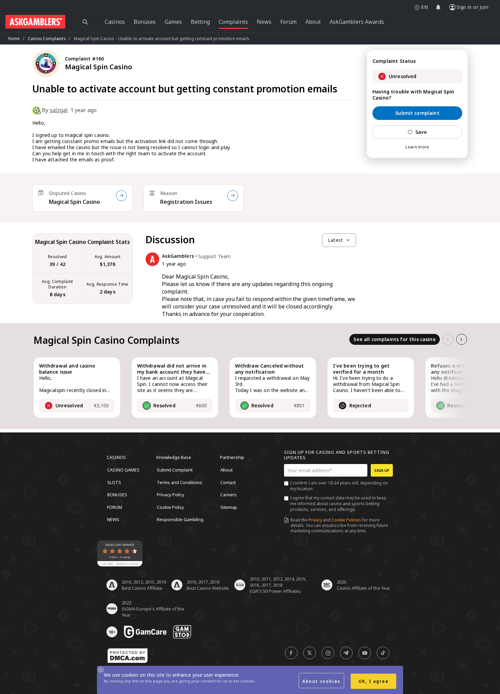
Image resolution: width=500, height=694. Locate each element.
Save (421, 132)
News (113, 519)
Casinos (116, 457)
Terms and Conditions (179, 482)
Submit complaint (417, 113)
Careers (228, 495)
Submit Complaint (175, 470)
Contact (228, 482)
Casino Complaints (47, 38)
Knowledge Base (173, 457)
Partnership (232, 457)
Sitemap (228, 507)
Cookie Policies (346, 520)
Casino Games (123, 470)
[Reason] (232, 195)
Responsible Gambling (180, 519)
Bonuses (117, 495)
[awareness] (145, 632)
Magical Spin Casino (74, 202)
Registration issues (186, 202)
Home (14, 38)
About (226, 470)
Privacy (315, 520)
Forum (114, 507)
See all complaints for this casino (394, 339)
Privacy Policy (170, 495)
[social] (291, 652)
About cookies (321, 681)
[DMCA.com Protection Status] (127, 655)
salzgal (59, 110)
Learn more (417, 147)
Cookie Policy (170, 507)
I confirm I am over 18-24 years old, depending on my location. (339, 486)
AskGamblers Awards (357, 21)
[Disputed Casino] (121, 195)
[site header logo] (35, 22)
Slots (114, 482)
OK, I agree (374, 681)
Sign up (381, 470)
